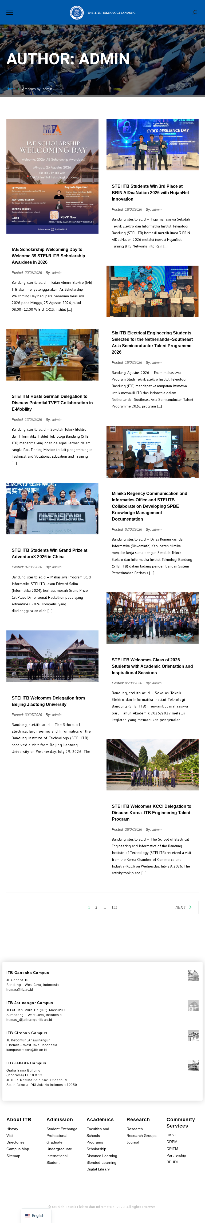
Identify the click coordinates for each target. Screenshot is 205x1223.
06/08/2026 (134, 683)
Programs (94, 1142)
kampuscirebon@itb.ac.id (26, 1050)
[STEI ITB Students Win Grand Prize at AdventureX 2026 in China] (52, 509)
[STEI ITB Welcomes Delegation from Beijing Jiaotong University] (52, 656)
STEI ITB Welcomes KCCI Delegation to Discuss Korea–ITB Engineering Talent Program (151, 812)
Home (10, 89)
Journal (133, 1142)
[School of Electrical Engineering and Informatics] (102, 12)
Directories (15, 1142)
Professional (56, 1135)
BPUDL (173, 1162)
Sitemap (13, 1156)
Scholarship (96, 1149)
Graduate (54, 1142)
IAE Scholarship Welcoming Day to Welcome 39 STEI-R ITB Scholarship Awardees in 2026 (48, 256)
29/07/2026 (134, 830)
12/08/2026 (34, 420)
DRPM (172, 1142)
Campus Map (17, 1149)
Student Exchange (61, 1129)
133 (114, 907)
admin (56, 273)
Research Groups (141, 1135)
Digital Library (98, 1169)
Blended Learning (101, 1162)
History (12, 1129)
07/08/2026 (134, 529)
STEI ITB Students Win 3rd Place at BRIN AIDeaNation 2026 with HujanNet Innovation (150, 192)
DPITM (172, 1148)
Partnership (176, 1155)
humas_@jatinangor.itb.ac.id (29, 1020)
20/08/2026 (34, 273)
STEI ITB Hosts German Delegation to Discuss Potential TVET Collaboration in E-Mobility (52, 402)
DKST (171, 1135)
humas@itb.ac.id (19, 990)
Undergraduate (59, 1149)
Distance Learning (101, 1156)
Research (135, 1129)
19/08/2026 (134, 209)
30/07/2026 (34, 715)
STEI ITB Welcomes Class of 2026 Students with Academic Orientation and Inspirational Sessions (152, 666)
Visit (9, 1135)
